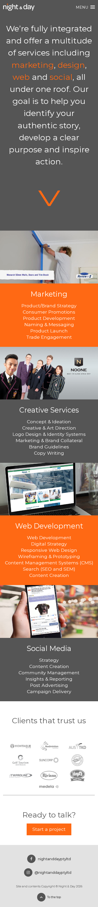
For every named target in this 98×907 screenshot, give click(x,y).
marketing (32, 65)
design (71, 65)
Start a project (49, 829)
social (61, 77)
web (21, 77)
